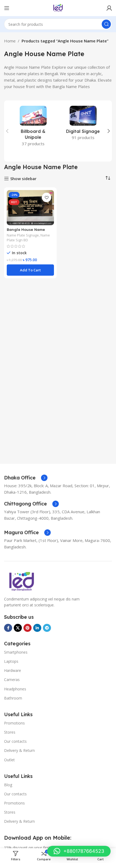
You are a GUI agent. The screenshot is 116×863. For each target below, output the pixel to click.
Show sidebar (23, 178)
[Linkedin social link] (37, 628)
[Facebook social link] (8, 628)
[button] (7, 131)
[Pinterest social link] (27, 628)
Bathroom (13, 698)
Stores (9, 732)
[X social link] (18, 628)
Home (10, 40)
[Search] (106, 24)
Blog (8, 784)
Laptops (11, 661)
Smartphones (16, 652)
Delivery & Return (19, 750)
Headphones (15, 688)
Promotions (14, 723)
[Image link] (21, 581)
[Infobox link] (25, 478)
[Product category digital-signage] (83, 125)
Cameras (12, 679)
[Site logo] (58, 7)
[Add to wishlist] (46, 197)
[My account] (109, 8)
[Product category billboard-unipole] (33, 128)
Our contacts (15, 741)
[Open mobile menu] (6, 8)
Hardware (12, 670)
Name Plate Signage (23, 235)
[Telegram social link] (47, 628)
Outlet (9, 759)
